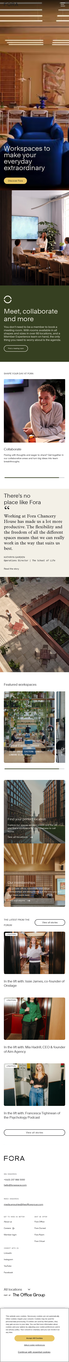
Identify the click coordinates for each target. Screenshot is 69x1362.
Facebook (8, 1273)
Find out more (17, 900)
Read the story (11, 568)
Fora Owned (40, 1228)
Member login (10, 1235)
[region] (34, 1335)
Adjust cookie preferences (34, 1345)
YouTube (7, 1266)
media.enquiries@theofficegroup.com (23, 1204)
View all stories (50, 922)
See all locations (18, 836)
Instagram (8, 1260)
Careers (7, 1228)
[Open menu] (63, 4)
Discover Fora (15, 180)
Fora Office (39, 1222)
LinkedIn (8, 1253)
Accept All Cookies (34, 1338)
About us (8, 1222)
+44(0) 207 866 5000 (14, 1179)
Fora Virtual (39, 1241)
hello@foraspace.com (15, 1185)
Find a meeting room (16, 348)
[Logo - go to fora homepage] (11, 4)
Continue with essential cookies (34, 1352)
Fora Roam (39, 1235)
